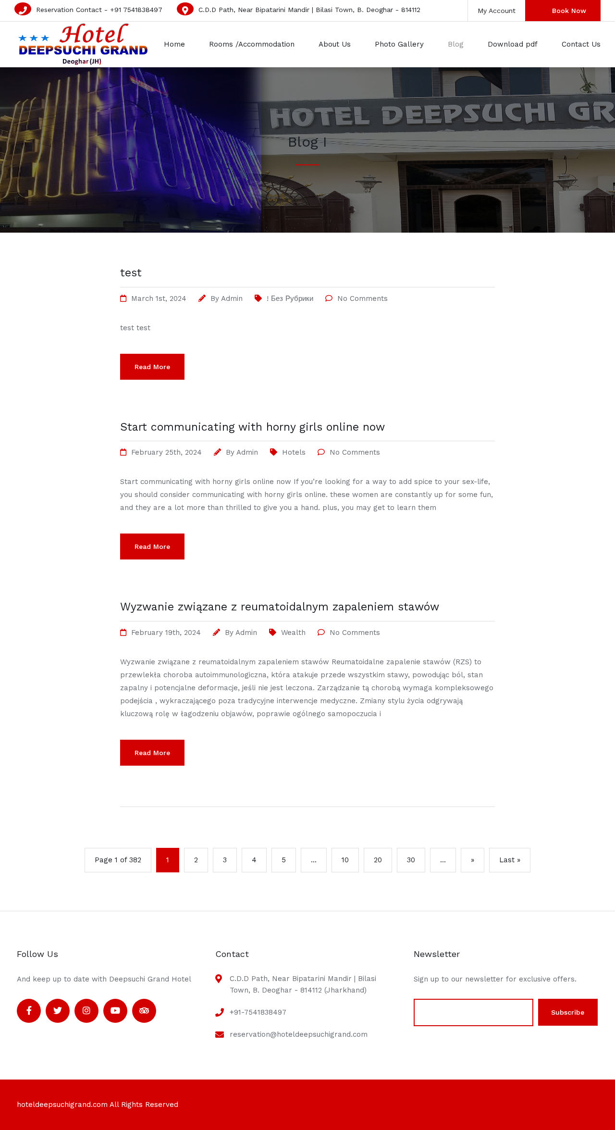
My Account (497, 10)
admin (232, 298)
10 (345, 860)
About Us (335, 44)
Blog (456, 44)
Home (174, 44)
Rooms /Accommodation (252, 44)
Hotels (294, 452)
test (131, 272)
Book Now (569, 10)
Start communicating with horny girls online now (252, 427)
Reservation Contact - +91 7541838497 (99, 9)
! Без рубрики (290, 298)
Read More (152, 367)
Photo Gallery (399, 44)
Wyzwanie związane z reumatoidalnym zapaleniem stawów (279, 606)
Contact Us (581, 44)
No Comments (362, 298)
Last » (509, 860)
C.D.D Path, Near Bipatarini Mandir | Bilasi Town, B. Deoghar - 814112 (309, 9)
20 (378, 860)
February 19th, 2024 (166, 632)
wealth (293, 632)
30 (411, 860)
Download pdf (513, 44)
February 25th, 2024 (166, 452)
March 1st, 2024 (158, 298)
